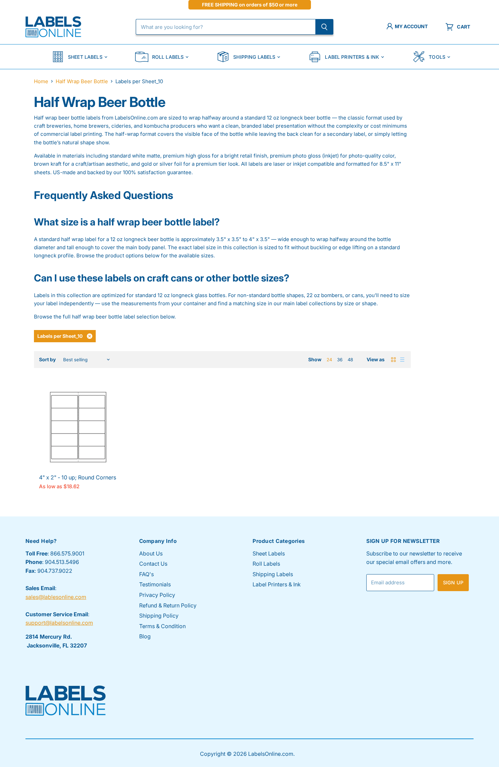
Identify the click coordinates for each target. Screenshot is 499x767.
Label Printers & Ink (352, 57)
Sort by (47, 359)
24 (329, 359)
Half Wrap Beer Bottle (82, 81)
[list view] (402, 359)
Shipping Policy (159, 615)
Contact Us (153, 563)
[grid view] (393, 359)
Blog (145, 636)
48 (350, 359)
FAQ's (146, 574)
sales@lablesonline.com (55, 596)
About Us (151, 553)
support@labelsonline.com (59, 622)
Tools (437, 57)
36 (340, 359)
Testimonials (155, 584)
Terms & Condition (162, 626)
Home (41, 81)
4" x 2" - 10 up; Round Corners (77, 477)
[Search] (324, 27)
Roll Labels (168, 57)
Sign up (453, 582)
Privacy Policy (157, 594)
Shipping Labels (254, 57)
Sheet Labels (85, 57)
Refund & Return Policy (168, 605)
